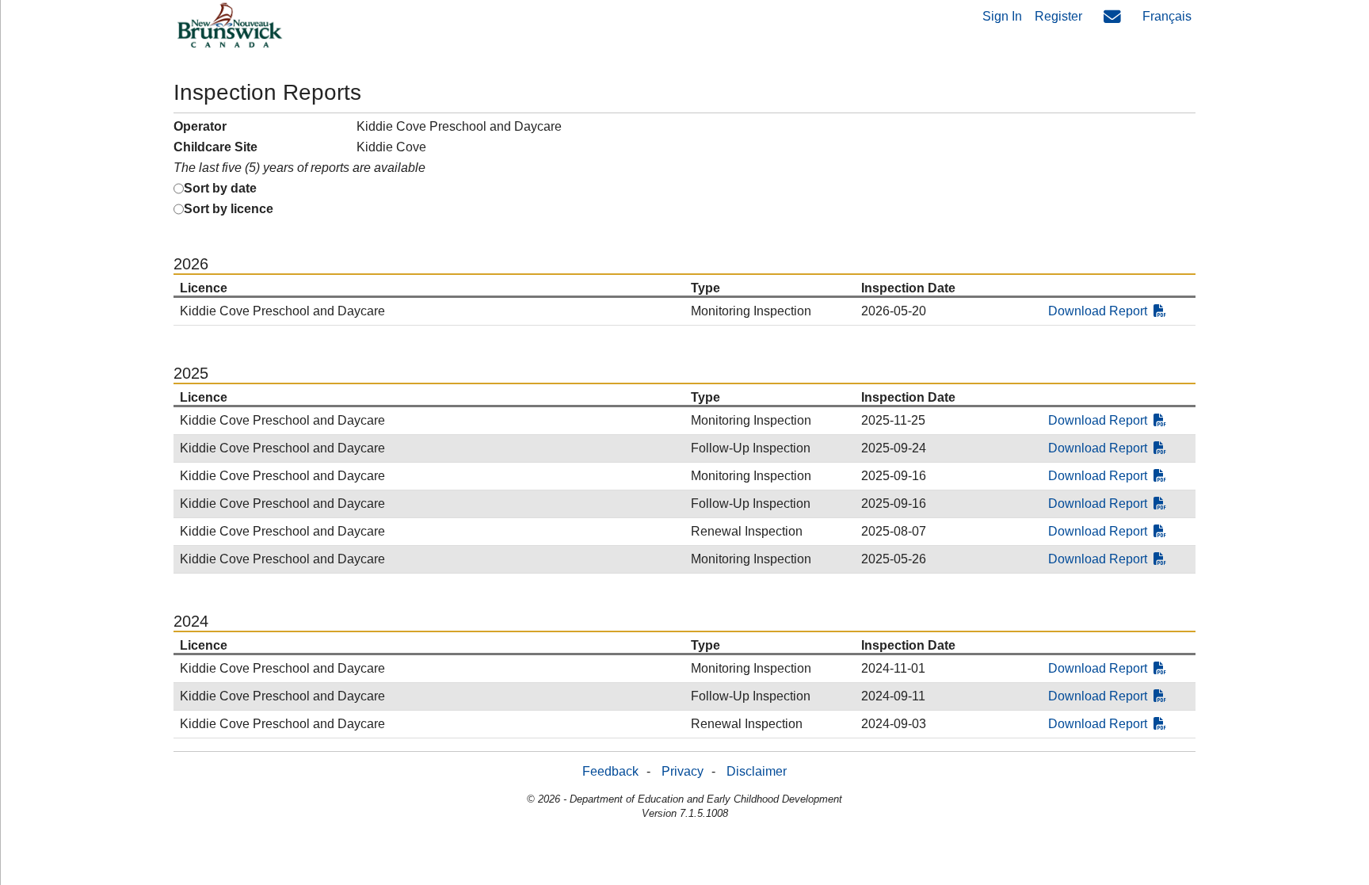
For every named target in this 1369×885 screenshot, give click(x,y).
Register (1058, 16)
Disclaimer (756, 771)
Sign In (1002, 16)
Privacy (683, 771)
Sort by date (220, 188)
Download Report (1097, 311)
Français (1167, 16)
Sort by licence (228, 209)
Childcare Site (215, 147)
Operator (200, 126)
